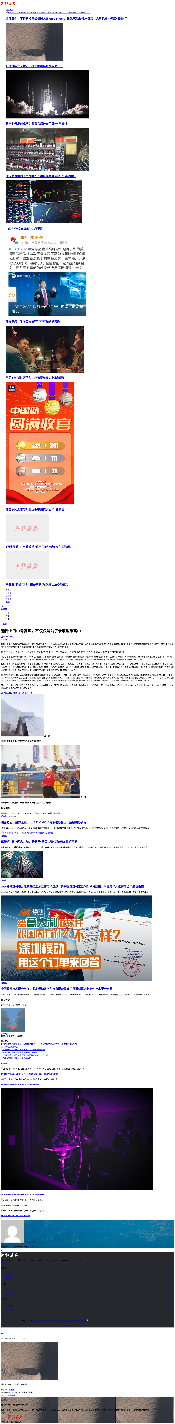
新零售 (8, 640)
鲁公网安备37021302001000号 (74, 1361)
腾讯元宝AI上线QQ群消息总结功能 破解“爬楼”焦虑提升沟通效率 (20, 1125)
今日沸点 (9, 10)
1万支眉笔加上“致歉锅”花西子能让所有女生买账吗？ (39, 546)
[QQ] (4, 1303)
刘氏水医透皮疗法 (10, 1087)
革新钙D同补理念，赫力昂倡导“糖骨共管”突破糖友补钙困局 (39, 882)
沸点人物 (9, 1351)
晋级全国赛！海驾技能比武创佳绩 (16, 1099)
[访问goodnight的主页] (13, 1072)
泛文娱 (8, 637)
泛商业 (8, 657)
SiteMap (9, 1335)
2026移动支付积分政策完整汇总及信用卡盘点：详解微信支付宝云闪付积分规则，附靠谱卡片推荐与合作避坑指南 (72, 927)
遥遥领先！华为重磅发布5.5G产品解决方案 (33, 321)
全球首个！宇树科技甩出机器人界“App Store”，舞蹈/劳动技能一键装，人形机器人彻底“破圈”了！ (68, 18)
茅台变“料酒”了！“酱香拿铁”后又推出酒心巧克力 (37, 625)
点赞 (23, 734)
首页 (8, 654)
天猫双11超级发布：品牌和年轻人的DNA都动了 (15, 1246)
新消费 (8, 631)
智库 (8, 642)
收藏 (16, 734)
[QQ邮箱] (7, 1303)
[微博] (2, 1303)
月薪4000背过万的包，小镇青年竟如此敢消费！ (36, 377)
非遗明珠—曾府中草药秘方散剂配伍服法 (19, 1093)
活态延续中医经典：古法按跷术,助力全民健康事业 (23, 1090)
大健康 (8, 634)
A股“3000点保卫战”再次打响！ (25, 228)
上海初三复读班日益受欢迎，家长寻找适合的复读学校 (25, 1096)
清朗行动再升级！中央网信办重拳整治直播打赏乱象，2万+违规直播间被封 (22, 1235)
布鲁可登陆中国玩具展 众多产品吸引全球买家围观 (15, 1256)
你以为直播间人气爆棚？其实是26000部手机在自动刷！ (41, 176)
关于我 (8, 1330)
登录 (5, 649)
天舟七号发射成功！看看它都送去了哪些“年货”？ (37, 123)
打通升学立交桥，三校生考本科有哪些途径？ (34, 66)
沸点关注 (9, 1345)
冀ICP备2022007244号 (52, 1361)
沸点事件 (9, 1348)
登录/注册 (30, 1283)
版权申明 (9, 1333)
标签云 (8, 1317)
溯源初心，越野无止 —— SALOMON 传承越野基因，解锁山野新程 (43, 863)
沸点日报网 (37, 1361)
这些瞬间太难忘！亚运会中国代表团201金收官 (35, 509)
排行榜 (8, 1314)
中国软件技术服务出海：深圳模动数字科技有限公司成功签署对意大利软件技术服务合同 (56, 1029)
